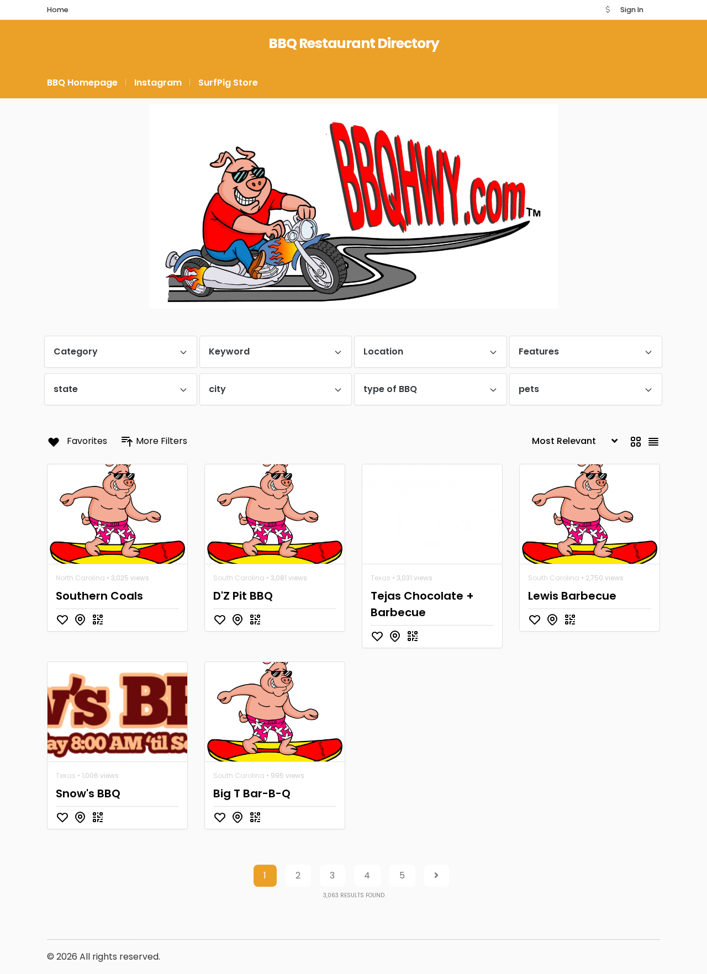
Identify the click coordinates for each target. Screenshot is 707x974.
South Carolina (239, 578)
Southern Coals (99, 596)
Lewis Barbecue (572, 596)
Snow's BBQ (88, 793)
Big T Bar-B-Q (252, 793)
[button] (607, 9)
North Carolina (80, 578)
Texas (381, 578)
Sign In (631, 9)
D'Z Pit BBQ (243, 596)
